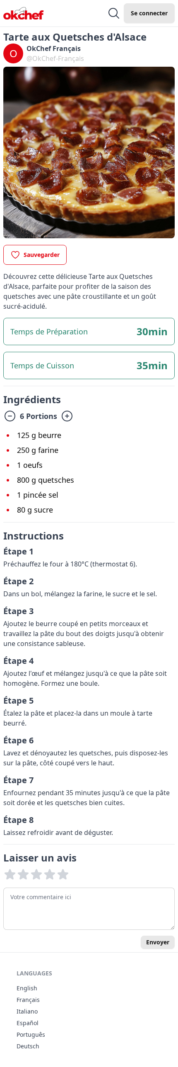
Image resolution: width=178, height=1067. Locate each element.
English (27, 988)
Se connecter (149, 13)
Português (31, 1034)
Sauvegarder (42, 255)
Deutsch (28, 1046)
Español (27, 1023)
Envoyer (157, 942)
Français (28, 1000)
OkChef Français (53, 48)
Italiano (27, 1011)
